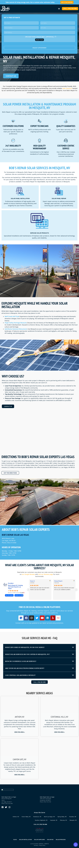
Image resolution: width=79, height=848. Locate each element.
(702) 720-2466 (9, 803)
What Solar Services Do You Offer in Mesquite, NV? (27, 654)
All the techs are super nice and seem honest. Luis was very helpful (39, 588)
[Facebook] (26, 617)
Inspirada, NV (53, 820)
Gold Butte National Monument (16, 329)
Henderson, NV (37, 816)
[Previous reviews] (28, 589)
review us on (18, 595)
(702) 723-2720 (47, 802)
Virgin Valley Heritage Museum (15, 323)
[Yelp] (52, 617)
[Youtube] (42, 617)
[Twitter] (36, 617)
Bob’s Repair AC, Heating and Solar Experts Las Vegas (15, 587)
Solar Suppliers (39, 839)
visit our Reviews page (45, 574)
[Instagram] (31, 617)
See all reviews (9, 595)
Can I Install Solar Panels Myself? (20, 675)
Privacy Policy (42, 845)
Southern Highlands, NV (41, 820)
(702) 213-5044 (11, 543)
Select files (39, 39)
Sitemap (36, 845)
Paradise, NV (72, 816)
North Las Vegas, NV (49, 816)
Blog (15, 839)
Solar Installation (25, 839)
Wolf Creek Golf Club (12, 316)
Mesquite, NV (73, 820)
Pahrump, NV (63, 820)
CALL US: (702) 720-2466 (40, 824)
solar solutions (67, 88)
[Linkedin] (47, 617)
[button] (59, 8)
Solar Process (61, 839)
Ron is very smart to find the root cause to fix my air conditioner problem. (64, 588)
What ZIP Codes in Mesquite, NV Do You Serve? (25, 647)
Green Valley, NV (26, 816)
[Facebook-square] (2, 807)
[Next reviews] (76, 589)
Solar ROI (50, 839)
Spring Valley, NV (62, 816)
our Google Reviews (28, 574)
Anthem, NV (16, 816)
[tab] (39, 647)
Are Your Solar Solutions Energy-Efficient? (24, 668)
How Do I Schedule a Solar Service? (20, 661)
